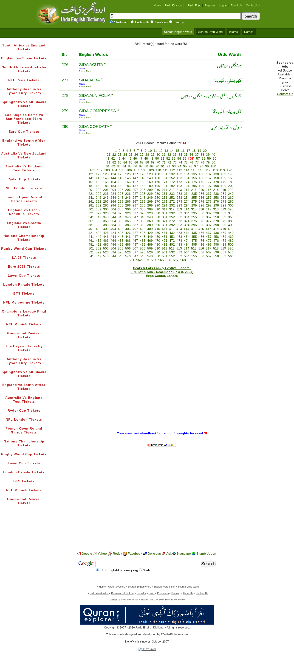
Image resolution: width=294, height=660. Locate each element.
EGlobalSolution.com (174, 634)
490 (157, 244)
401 (91, 229)
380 (231, 221)
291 (164, 205)
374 (186, 221)
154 (186, 178)
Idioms (233, 32)
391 (164, 225)
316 (201, 209)
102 (99, 170)
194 (186, 186)
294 (186, 205)
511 (164, 248)
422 (98, 233)
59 (209, 158)
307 (135, 209)
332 (172, 213)
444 (113, 236)
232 (172, 193)
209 (150, 190)
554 (186, 256)
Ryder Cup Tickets (24, 179)
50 (157, 158)
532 (172, 252)
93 (174, 166)
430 (157, 233)
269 (150, 201)
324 (113, 213)
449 (150, 236)
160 (231, 178)
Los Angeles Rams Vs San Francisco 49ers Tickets (24, 118)
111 (165, 170)
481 (91, 244)
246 (128, 197)
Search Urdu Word (210, 32)
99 (207, 166)
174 (186, 182)
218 (216, 190)
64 (125, 162)
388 (142, 225)
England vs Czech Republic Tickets (24, 212)
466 (128, 240)
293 (179, 205)
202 (98, 190)
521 (91, 252)
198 (216, 186)
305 (120, 209)
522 (98, 252)
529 (150, 252)
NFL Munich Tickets (24, 324)
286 (128, 205)
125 (120, 174)
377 (209, 221)
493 (179, 244)
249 (150, 197)
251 (164, 197)
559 (223, 256)
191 (164, 186)
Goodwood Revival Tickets (24, 335)
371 (164, 221)
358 (216, 217)
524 (113, 252)
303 (106, 209)
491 (164, 244)
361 (91, 221)
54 (179, 158)
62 (114, 162)
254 (186, 197)
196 (201, 186)
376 (201, 221)
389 (150, 225)
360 (231, 217)
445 (120, 236)
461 (91, 240)
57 (198, 158)
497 (209, 244)
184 (113, 186)
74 (180, 162)
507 (135, 248)
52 (168, 158)
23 (120, 154)
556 (201, 256)
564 (153, 260)
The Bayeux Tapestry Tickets (24, 348)
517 (208, 248)
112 (172, 170)
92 (168, 166)
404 (113, 229)
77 (197, 162)
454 (186, 236)
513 (179, 248)
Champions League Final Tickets (24, 313)
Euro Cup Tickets (23, 131)
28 (147, 154)
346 (128, 217)
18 (194, 150)
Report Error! (85, 71)
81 (108, 166)
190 (157, 186)
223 (106, 193)
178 (216, 182)
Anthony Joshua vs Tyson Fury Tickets (24, 91)
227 (135, 193)
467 (135, 240)
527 (135, 252)
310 (157, 209)
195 (194, 186)
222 (98, 193)
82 (113, 166)
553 (179, 256)
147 (135, 178)
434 (186, 233)
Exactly (178, 22)
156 (201, 178)
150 (157, 178)
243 (106, 197)
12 (161, 150)
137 (209, 174)
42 (113, 158)
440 (231, 233)
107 (136, 170)
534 (186, 252)
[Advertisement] (147, 533)
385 (120, 225)
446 (128, 236)
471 (164, 240)
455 (194, 236)
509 (150, 248)
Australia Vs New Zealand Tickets (24, 155)
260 (231, 197)
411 (164, 229)
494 (186, 244)
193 (179, 186)
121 (91, 174)
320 (230, 209)
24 (125, 154)
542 (98, 256)
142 (98, 178)
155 (194, 178)
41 (107, 158)
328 (142, 213)
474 (186, 240)
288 (142, 205)
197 (209, 186)
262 (98, 201)
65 (131, 162)
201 (91, 190)
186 (128, 186)
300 (231, 205)
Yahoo (102, 553)
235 (194, 193)
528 (142, 252)
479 (223, 240)
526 (128, 252)
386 (128, 225)
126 (128, 174)
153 (179, 178)
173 (179, 182)
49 (151, 158)
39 (208, 154)
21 (108, 154)
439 (223, 233)
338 (216, 213)
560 (231, 256)
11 (155, 150)
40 (213, 154)
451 (164, 236)
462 (98, 240)
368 (142, 221)
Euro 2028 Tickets (24, 266)
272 (172, 201)
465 (120, 240)
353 (179, 217)
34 (180, 154)
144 (113, 178)
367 (135, 221)
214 (186, 190)
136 (201, 174)
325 (120, 213)
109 (151, 170)
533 (179, 252)
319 (223, 209)
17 (188, 150)
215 (194, 190)
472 (172, 240)
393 (179, 225)
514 (186, 248)
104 (114, 170)
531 (164, 252)
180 (231, 182)
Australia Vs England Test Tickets (24, 168)
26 (136, 154)
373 (179, 221)
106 (129, 170)
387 (135, 225)
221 (91, 193)
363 (106, 221)
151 (164, 178)
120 (229, 170)
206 (128, 190)
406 (128, 229)
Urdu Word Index (99, 593)
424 (113, 233)
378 (216, 221)
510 (157, 248)
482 (98, 244)
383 (106, 225)
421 (91, 233)
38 (202, 154)
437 (209, 233)
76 (191, 162)
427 (135, 233)
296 (201, 205)
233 (179, 193)
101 (92, 170)
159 (223, 178)
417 (208, 229)
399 (223, 225)
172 (172, 182)
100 (213, 166)
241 (91, 197)
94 (179, 166)
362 (98, 221)
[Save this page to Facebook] (125, 554)
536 (201, 252)
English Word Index (164, 586)
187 (135, 186)
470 (157, 240)
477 (209, 240)
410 (157, 229)
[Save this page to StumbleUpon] (193, 553)
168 (142, 182)
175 (194, 182)
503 (106, 248)
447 (135, 236)
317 (208, 209)
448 (142, 236)
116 (201, 170)
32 (169, 154)
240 (231, 193)
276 (201, 201)
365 (120, 221)
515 (194, 248)
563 (146, 260)
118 (215, 170)
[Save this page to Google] (79, 553)
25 (131, 154)
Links (152, 593)
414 (186, 229)
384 (113, 225)
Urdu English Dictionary (151, 627)
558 (216, 256)
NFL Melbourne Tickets (24, 302)
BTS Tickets (24, 293)
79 (208, 162)
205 (120, 190)
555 (194, 256)
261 (91, 201)
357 (209, 217)
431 (164, 233)
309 (150, 209)
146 (128, 178)
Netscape (184, 553)
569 (190, 260)
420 (230, 229)
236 (201, 193)
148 (142, 178)
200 (231, 186)
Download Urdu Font (122, 593)
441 (91, 236)
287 (135, 205)
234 (186, 193)
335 (194, 213)
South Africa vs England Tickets (23, 47)
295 (194, 205)
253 (179, 197)
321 (91, 213)
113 (179, 170)
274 (186, 201)
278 (216, 201)
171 (164, 182)
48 (146, 158)
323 (106, 213)
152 (172, 178)
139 (223, 174)
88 (146, 166)
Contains (161, 22)
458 (216, 236)
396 (201, 225)
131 (164, 174)
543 (106, 256)
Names (249, 32)
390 (157, 225)
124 (113, 174)
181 (91, 186)
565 (161, 260)
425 (120, 233)
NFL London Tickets (24, 188)
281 (91, 205)
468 (142, 240)
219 (223, 190)
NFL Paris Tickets (24, 80)
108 (144, 170)
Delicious (154, 553)
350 (157, 217)
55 (185, 158)
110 (158, 170)
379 (223, 221)
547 (135, 256)
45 (129, 158)
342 (98, 217)
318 (216, 209)
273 (179, 201)
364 (113, 221)
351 (164, 217)
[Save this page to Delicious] (145, 553)
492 (172, 244)
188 (142, 186)
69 (153, 162)
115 (193, 170)
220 (230, 190)
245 (120, 197)
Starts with (121, 22)
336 (201, 213)
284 (113, 205)
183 (106, 186)
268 (142, 201)
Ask (169, 553)
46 (135, 158)
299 (223, 205)
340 (231, 213)
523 (106, 252)
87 (141, 166)
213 (179, 190)
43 (118, 158)
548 (142, 256)
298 (216, 205)
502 (98, 248)
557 (209, 256)
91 (163, 166)
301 (91, 209)
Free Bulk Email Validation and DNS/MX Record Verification (153, 599)
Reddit (117, 553)
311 (164, 209)
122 (98, 174)
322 (98, 213)
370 (157, 221)
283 (106, 205)
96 (190, 166)
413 (179, 229)
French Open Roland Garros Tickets (24, 199)
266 (128, 201)
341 (91, 217)
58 (203, 158)
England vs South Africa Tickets (23, 142)
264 (113, 201)
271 (164, 201)
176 (201, 182)
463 (106, 240)
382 (98, 225)
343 (106, 217)
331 (164, 213)
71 (164, 162)
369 (150, 221)
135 (194, 174)
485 (120, 244)
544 (113, 256)
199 (223, 186)
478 (216, 240)
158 (216, 178)
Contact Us (253, 5)
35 (186, 154)
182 (98, 186)
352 (172, 217)
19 (199, 150)
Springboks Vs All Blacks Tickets (24, 104)
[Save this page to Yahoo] (95, 553)
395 (194, 225)
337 (209, 213)
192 (172, 186)
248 (142, 197)
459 (223, 236)
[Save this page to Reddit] (110, 554)
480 (231, 240)
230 (157, 193)
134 (186, 174)
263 (106, 201)
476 (201, 240)
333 (179, 213)
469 (150, 240)
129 (150, 174)
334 (186, 213)
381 (91, 225)
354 (186, 217)
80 (213, 162)
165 (120, 182)
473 (179, 240)
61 (108, 162)
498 (216, 244)
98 (201, 166)
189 (150, 186)
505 (120, 248)
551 (164, 256)
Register (209, 5)
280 (231, 201)
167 (135, 182)
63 (120, 162)
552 (172, 256)
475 (194, 240)
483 (106, 244)
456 (201, 236)
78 (202, 162)
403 (106, 229)
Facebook (135, 553)
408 (142, 229)
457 (209, 236)
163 (106, 182)
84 (124, 166)
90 (157, 166)
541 (91, 256)
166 (128, 182)
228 (142, 193)
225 (120, 193)
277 (209, 201)
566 (168, 260)
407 (135, 229)
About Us (236, 5)
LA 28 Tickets (24, 257)
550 (157, 256)
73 (175, 162)
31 (164, 154)
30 (158, 154)
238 (216, 193)
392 (172, 225)
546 (128, 256)
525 (120, 252)
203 (106, 190)
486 (128, 244)
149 (150, 178)
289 (150, 205)
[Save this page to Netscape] (174, 553)
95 (185, 166)
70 (158, 162)
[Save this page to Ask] (163, 553)
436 (201, 233)
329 (150, 213)
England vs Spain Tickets (24, 58)
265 (120, 201)
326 (128, 213)
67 (142, 162)
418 (216, 229)
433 (179, 233)
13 (166, 150)
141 (91, 178)
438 (216, 233)
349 (150, 217)
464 (113, 240)
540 (231, 252)
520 (230, 248)
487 (135, 244)
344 (113, 217)
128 (142, 174)
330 (157, 213)
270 (157, 201)
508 (142, 248)
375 (194, 221)
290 (157, 205)
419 (223, 229)
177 (209, 182)
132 (172, 174)
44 (124, 158)
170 (157, 182)
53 (173, 158)
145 (120, 178)
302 (98, 209)
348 (142, 217)
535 (194, 252)
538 (216, 252)
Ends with (142, 22)
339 (223, 213)
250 (157, 197)
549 (150, 256)
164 (113, 182)
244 (113, 197)
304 (113, 209)
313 (179, 209)
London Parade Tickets (24, 284)
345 (120, 217)
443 (106, 236)
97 (196, 166)
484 (113, 244)
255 (194, 197)
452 (172, 236)
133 (179, 174)
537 (209, 252)
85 (130, 166)
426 (128, 233)
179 (223, 182)
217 (208, 190)
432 (172, 233)
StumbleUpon (206, 553)
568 (183, 260)
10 (150, 150)
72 (169, 162)
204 (113, 190)
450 (157, 236)
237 (209, 193)
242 (98, 197)
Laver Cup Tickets (24, 275)
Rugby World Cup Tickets (24, 248)
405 (120, 229)
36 (191, 154)
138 (216, 174)
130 (157, 174)
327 (135, 213)
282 (98, 205)
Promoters (163, 593)
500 (231, 244)
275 (194, 201)
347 (135, 217)
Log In (223, 5)
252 (172, 197)
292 (172, 205)
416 (201, 229)
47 (140, 158)
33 (175, 154)
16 (183, 150)
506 (128, 248)
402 (98, 229)
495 (194, 244)
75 (186, 162)
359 (223, 217)
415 (194, 229)
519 (223, 248)
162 (98, 182)
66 (136, 162)
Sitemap (175, 593)
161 (91, 182)
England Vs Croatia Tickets (24, 225)
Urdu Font (194, 5)
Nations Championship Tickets (24, 237)
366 (128, 221)
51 (162, 158)
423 (106, 233)
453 (179, 236)
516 (201, 248)
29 (153, 154)
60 (214, 158)
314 (186, 209)
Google (87, 553)
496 (201, 244)
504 (113, 248)
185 (120, 186)
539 (223, 252)
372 (172, 221)
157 (209, 178)
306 (128, 209)
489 (150, 244)
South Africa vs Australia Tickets (24, 69)
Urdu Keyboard (174, 5)
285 (120, 205)
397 (209, 225)
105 (121, 170)
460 (231, 236)
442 (98, 236)
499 (223, 244)
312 (172, 209)
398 (216, 225)
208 (142, 190)
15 (177, 150)
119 (222, 170)
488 (142, 244)
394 (186, 225)
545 (120, 256)
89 (152, 166)
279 (223, 201)
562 (139, 260)
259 (223, 197)
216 (201, 190)
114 (186, 170)
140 (231, 174)
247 (135, 197)
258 (216, 197)
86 (135, 166)
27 (142, 154)
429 (150, 233)
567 (175, 260)
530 (157, 252)
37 (197, 154)
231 (164, 193)
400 (231, 225)
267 (135, 201)
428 (142, 233)
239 (223, 193)
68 (147, 162)
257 (209, 197)
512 (172, 248)
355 (194, 217)
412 (172, 229)
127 (135, 174)
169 (150, 182)
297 (209, 205)
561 (131, 260)
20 (205, 150)
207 (135, 190)
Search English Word (178, 32)
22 (114, 154)
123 (106, 174)
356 (201, 217)
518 (216, 248)
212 (172, 190)
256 (201, 197)
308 (142, 209)
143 (106, 178)
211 (164, 190)
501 (91, 248)
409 (150, 229)
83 (119, 166)
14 (172, 150)
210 (157, 190)
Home (157, 5)
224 (113, 193)
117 (208, 170)
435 (194, 233)
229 (150, 193)
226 (128, 193)
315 (194, 209)
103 (107, 170)
